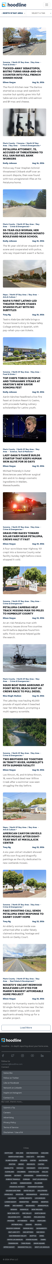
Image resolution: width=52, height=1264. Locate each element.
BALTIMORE (43, 1160)
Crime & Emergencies (29, 145)
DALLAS (45, 1172)
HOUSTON (19, 1194)
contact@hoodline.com (11, 1064)
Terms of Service (11, 1128)
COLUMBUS (21, 1172)
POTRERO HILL (17, 1224)
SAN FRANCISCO (32, 1153)
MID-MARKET (18, 1205)
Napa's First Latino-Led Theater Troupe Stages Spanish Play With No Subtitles (20, 305)
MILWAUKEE (30, 1205)
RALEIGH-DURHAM (13, 1228)
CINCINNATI (31, 1168)
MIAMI (7, 1205)
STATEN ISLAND (31, 1239)
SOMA (42, 1236)
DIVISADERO (28, 1175)
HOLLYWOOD (42, 1191)
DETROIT (17, 1175)
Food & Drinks (9, 64)
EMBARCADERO (25, 1183)
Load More (26, 1028)
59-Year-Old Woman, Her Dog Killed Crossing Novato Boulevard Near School (23, 233)
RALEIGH (38, 1224)
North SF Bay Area (20, 62)
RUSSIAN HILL (28, 1228)
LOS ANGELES (40, 1198)
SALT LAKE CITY (14, 1232)
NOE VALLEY (26, 1213)
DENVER (8, 1175)
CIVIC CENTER (43, 1168)
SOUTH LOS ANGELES (15, 1239)
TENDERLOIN (13, 1243)
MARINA (35, 1202)
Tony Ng (7, 315)
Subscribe (8, 1073)
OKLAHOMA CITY (14, 1217)
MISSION (14, 1209)
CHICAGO (20, 1168)
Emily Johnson (10, 163)
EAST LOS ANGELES (40, 1179)
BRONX (21, 1164)
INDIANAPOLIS (31, 1194)
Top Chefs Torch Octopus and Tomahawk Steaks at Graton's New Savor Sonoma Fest (21, 382)
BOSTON (12, 1164)
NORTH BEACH (40, 1213)
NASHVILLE (24, 1209)
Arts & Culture (9, 297)
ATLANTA (23, 1160)
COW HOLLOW (34, 1172)
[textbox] (39, 13)
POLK (32, 1221)
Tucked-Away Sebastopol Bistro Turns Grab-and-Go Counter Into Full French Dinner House (22, 73)
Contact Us (9, 1098)
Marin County (9, 143)
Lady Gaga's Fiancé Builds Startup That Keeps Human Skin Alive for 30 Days (22, 458)
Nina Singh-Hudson (12, 696)
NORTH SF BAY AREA (16, 1157)
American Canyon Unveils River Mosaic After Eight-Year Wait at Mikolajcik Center (22, 838)
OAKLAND (44, 1153)
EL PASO (14, 1183)
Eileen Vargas (9, 82)
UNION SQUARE (39, 1243)
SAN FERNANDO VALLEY (17, 1236)
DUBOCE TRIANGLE (13, 1179)
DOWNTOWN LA (42, 1175)
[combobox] (13, 13)
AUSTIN (33, 1160)
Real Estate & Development (22, 981)
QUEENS (29, 1224)
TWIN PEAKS (25, 1243)
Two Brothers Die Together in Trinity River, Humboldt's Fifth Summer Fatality (23, 762)
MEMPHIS (44, 1202)
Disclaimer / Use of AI (13, 1133)
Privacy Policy (10, 1123)
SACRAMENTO (41, 1228)
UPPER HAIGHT (9, 1247)
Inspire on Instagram (13, 1093)
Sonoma (6, 62)
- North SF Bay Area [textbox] (12, 13)
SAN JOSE (19, 1153)
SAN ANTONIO (28, 1232)
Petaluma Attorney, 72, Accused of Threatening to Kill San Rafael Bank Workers (23, 154)
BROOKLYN (31, 1164)
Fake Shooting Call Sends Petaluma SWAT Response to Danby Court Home (23, 913)
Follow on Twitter (11, 1078)
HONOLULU (9, 1194)
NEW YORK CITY (13, 1213)
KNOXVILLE (44, 1194)
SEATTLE (33, 1236)
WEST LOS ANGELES (42, 1247)
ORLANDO (27, 1217)
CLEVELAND (9, 1172)
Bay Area (35, 62)
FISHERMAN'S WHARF (35, 1187)
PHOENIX (10, 1221)
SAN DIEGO (41, 1232)
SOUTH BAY (9, 1153)
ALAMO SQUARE (11, 1160)
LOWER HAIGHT (10, 1202)
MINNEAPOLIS (43, 1205)
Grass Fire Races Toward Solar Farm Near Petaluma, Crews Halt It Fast (23, 536)
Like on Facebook (11, 1083)
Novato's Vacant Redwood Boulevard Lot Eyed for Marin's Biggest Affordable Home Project (23, 989)
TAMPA (43, 1239)
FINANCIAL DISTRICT (17, 1187)
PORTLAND (41, 1221)
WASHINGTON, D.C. (24, 1247)
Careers (7, 1113)
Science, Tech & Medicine (21, 451)
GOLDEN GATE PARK (13, 1191)
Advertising (9, 1118)
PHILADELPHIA (39, 1217)
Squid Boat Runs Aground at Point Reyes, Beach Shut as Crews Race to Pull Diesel (23, 688)
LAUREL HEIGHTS (25, 1198)
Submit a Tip (9, 1108)
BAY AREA (40, 1157)
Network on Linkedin (13, 1088)
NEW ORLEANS (37, 1209)
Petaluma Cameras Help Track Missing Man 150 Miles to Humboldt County (23, 610)
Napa (5, 294)
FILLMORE (38, 1183)
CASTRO (41, 1164)
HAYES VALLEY (29, 1191)
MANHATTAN (24, 1202)
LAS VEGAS (12, 1198)
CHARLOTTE (8, 1168)
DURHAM (26, 1179)
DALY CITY (30, 1157)
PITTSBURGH (22, 1221)
